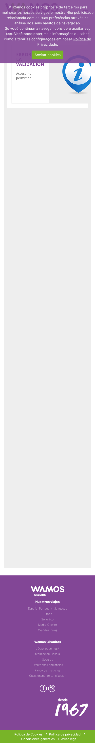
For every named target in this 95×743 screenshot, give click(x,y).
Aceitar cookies (47, 55)
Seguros (47, 659)
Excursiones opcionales (47, 665)
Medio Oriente (47, 624)
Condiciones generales (38, 739)
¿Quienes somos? (47, 648)
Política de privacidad (65, 734)
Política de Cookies (28, 734)
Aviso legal (69, 739)
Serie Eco (47, 619)
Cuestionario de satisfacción (47, 675)
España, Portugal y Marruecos (47, 608)
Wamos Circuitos (47, 642)
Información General (47, 654)
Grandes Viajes (47, 630)
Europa (47, 614)
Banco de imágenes (47, 670)
